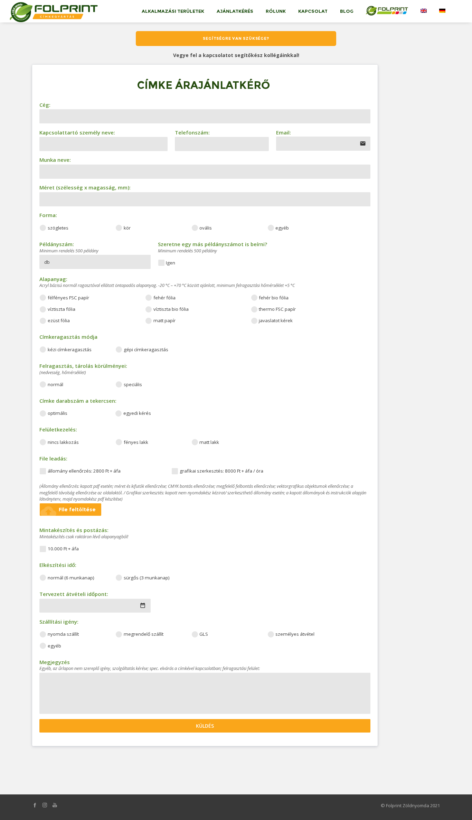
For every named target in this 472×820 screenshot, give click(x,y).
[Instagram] (45, 805)
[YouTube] (55, 805)
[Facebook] (35, 805)
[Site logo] (52, 11)
